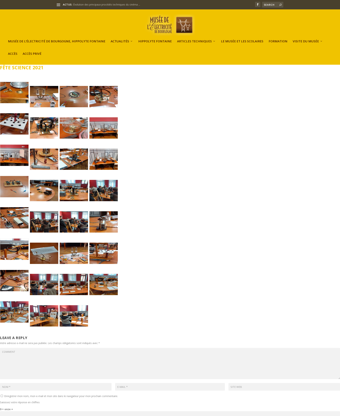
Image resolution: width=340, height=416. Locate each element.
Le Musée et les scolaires (242, 41)
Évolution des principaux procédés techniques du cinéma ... (106, 4)
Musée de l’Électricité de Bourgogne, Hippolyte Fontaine (56, 41)
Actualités (120, 41)
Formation (278, 41)
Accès (12, 54)
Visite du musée (306, 41)
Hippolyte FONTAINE (155, 41)
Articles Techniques (194, 41)
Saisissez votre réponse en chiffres (20, 402)
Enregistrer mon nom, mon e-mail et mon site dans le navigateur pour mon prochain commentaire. (61, 396)
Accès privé (32, 54)
